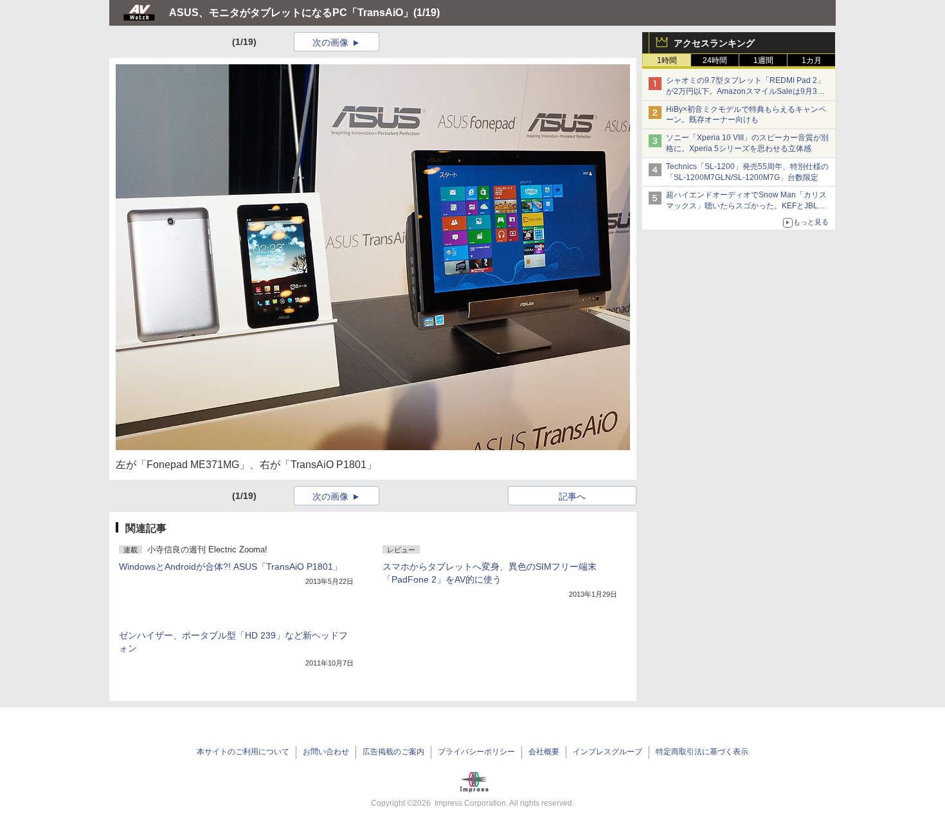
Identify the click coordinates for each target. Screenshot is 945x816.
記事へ (572, 496)
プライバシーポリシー (476, 751)
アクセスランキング (714, 43)
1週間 (763, 60)
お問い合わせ (326, 751)
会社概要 (543, 751)
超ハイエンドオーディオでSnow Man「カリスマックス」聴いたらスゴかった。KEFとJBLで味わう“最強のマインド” (746, 205)
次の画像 (330, 42)
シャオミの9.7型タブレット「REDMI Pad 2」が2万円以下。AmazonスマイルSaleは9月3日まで (745, 91)
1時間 (667, 60)
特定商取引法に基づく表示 (702, 751)
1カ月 (812, 60)
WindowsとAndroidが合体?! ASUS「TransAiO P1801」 (230, 566)
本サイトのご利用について (243, 751)
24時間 (715, 60)
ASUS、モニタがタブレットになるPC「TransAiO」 (291, 12)
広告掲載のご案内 (393, 751)
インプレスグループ (607, 751)
